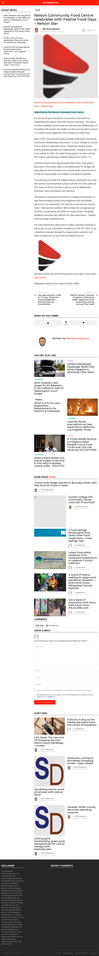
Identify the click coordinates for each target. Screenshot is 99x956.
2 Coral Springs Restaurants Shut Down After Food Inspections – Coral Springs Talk (80, 535)
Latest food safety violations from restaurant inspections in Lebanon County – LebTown (82, 558)
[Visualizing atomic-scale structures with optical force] (49, 771)
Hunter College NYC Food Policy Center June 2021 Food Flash (81, 500)
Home (58, 953)
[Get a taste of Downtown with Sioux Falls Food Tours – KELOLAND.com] (50, 607)
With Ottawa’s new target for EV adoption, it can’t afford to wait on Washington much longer (49, 388)
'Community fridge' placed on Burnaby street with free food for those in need (65, 484)
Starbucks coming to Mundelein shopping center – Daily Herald (80, 761)
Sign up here (40, 277)
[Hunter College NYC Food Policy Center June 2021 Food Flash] (50, 512)
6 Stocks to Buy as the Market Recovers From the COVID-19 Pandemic (82, 722)
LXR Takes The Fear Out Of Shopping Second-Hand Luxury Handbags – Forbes (49, 741)
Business (39, 379)
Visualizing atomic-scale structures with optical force (49, 792)
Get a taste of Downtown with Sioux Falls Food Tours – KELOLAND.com (82, 603)
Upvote (48, 323)
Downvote (83, 323)
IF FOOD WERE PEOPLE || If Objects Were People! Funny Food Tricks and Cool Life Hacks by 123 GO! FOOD (82, 444)
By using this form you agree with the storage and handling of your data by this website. (65, 696)
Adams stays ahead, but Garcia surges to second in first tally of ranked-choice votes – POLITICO (49, 461)
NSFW (70, 361)
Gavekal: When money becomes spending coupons (81, 810)
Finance (38, 400)
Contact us (94, 953)
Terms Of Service (81, 953)
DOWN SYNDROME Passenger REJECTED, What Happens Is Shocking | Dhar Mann (81, 368)
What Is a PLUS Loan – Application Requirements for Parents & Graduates (48, 407)
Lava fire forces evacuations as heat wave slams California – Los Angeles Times (81, 425)
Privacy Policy (68, 953)
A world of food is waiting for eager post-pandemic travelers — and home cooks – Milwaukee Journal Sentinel (82, 581)
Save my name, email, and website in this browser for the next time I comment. (64, 690)
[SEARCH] (97, 3)
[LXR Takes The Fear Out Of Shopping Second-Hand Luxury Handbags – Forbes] (49, 726)
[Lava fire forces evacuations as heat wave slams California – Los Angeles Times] (82, 407)
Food (52, 477)
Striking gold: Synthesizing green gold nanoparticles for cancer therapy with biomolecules (49, 844)
